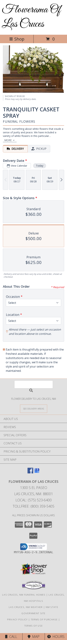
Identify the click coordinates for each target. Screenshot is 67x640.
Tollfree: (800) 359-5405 (33, 506)
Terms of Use (33, 625)
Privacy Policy (17, 619)
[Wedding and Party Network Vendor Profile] (33, 588)
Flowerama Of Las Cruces (31, 17)
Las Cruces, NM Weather (26, 607)
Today (39, 165)
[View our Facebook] (30, 472)
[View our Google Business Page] (37, 472)
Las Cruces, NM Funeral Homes (23, 594)
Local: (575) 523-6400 (34, 500)
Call (12, 636)
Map (34, 636)
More (8, 140)
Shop (19, 39)
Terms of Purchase (44, 619)
